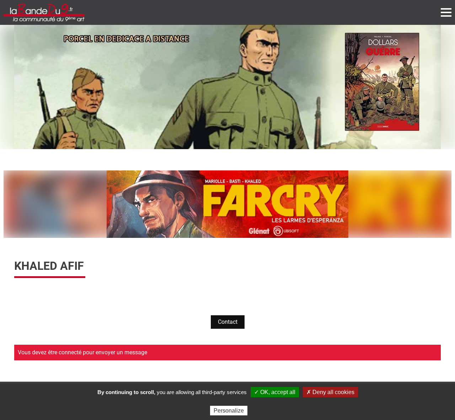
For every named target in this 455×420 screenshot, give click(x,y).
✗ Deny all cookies (330, 392)
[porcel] (227, 87)
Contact (227, 321)
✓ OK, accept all (274, 392)
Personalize (229, 411)
